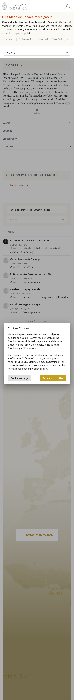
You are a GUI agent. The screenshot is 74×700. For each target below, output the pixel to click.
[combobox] (37, 52)
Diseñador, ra (60, 39)
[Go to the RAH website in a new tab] (4, 5)
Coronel (43, 39)
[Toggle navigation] (68, 6)
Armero (9, 39)
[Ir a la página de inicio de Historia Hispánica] (17, 5)
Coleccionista (26, 39)
